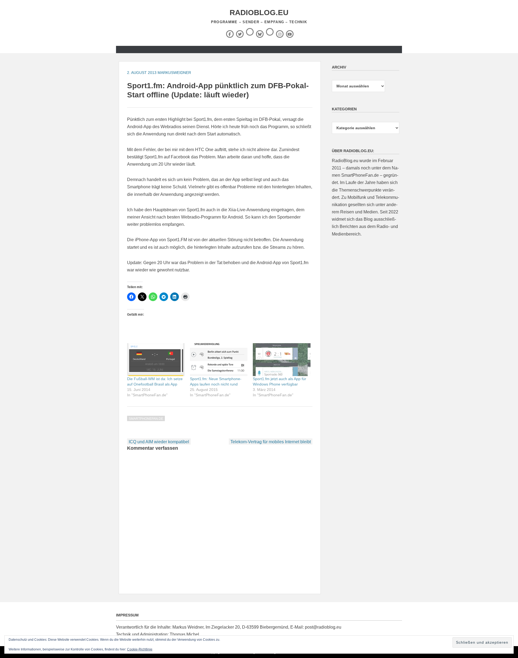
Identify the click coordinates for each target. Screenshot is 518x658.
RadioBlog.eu (259, 12)
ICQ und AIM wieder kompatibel (159, 441)
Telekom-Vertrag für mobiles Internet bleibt (270, 441)
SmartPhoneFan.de (146, 419)
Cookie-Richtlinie (139, 649)
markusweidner (174, 72)
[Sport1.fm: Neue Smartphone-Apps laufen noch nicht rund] (218, 359)
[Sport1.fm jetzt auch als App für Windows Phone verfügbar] (281, 359)
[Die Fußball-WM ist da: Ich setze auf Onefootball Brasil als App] (156, 359)
